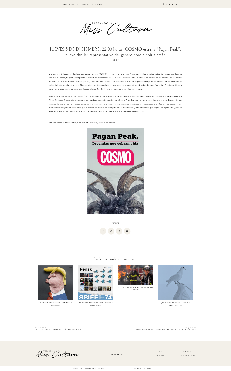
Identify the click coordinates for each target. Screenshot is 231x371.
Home (64, 4)
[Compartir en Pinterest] (119, 231)
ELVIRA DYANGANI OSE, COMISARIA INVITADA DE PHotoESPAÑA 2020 (165, 329)
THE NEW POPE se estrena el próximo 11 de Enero (58, 329)
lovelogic (147, 368)
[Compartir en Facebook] (103, 231)
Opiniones (97, 4)
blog (72, 4)
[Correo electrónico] (127, 231)
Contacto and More (187, 355)
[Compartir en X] (111, 231)
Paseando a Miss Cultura (94, 368)
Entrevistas (83, 4)
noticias (115, 223)
